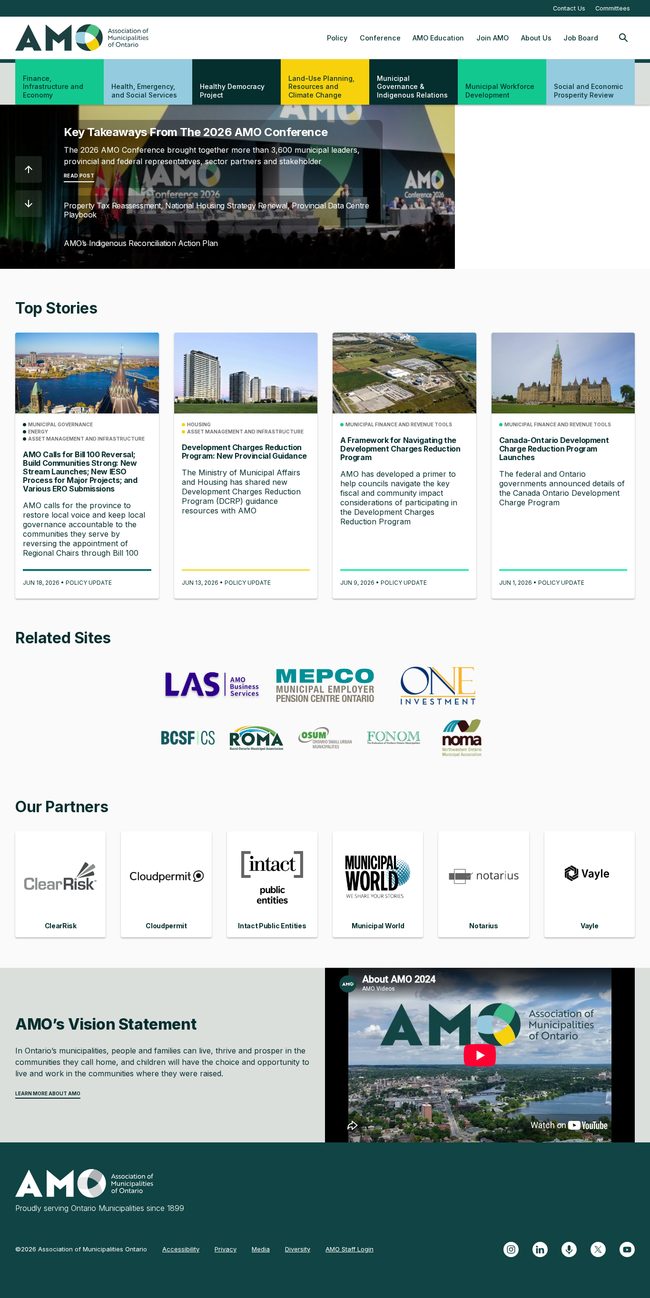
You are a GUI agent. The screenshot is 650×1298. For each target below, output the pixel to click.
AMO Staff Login (349, 1249)
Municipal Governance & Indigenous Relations (412, 86)
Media (261, 1249)
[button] (28, 169)
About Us (536, 38)
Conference (380, 38)
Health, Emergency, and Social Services (144, 90)
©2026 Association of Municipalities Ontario (81, 1249)
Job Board (580, 38)
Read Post (79, 175)
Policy (337, 38)
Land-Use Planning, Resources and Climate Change (321, 86)
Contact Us (569, 8)
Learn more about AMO (47, 1093)
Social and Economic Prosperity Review (588, 90)
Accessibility (180, 1249)
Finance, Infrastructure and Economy (53, 86)
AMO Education (438, 38)
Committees (612, 8)
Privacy (225, 1249)
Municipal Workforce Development (499, 90)
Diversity (297, 1249)
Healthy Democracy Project (232, 90)
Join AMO (492, 38)
